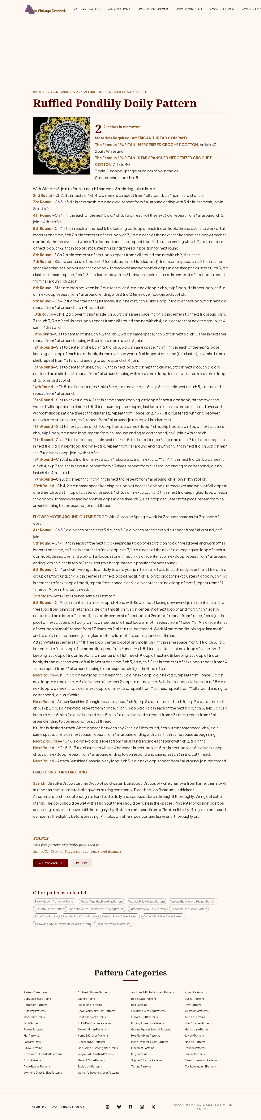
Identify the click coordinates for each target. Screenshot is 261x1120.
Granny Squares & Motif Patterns (151, 1029)
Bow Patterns (193, 1004)
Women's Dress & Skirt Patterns (43, 1072)
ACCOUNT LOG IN (222, 9)
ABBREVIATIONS (119, 9)
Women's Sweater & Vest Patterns (98, 1072)
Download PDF (53, 863)
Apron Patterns (194, 992)
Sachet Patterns (195, 1054)
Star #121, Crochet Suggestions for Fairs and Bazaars (77, 851)
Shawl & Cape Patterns (92, 1060)
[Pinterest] (107, 1107)
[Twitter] (153, 1107)
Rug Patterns (139, 1054)
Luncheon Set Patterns (91, 1041)
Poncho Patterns (195, 1048)
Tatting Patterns (141, 1066)
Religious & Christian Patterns (96, 1054)
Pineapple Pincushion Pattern (189, 909)
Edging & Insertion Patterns (148, 1023)
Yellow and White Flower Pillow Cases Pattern (63, 923)
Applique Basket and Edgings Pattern (193, 901)
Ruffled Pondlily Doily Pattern (70, 91)
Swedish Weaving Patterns (201, 1060)
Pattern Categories (35, 992)
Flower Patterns (33, 1029)
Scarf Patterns (32, 1060)
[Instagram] (142, 1107)
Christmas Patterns (197, 1011)
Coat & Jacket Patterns (92, 1017)
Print (84, 863)
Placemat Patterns (142, 1048)
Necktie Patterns (195, 1041)
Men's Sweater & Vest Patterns (149, 1041)
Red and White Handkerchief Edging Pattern (97, 909)
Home (37, 91)
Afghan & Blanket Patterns (94, 992)
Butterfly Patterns (35, 1011)
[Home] (45, 8)
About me (39, 1106)
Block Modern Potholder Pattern (55, 901)
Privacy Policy (72, 1106)
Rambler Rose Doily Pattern (80, 916)
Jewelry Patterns (195, 1035)
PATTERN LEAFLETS (87, 9)
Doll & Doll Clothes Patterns (94, 1023)
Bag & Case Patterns (143, 998)
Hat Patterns (31, 1035)
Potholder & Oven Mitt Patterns (43, 1054)
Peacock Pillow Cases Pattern (146, 901)
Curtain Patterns (195, 1017)
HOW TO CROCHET (189, 9)
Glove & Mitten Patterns (92, 1029)
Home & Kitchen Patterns (93, 1035)
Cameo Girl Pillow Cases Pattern (163, 916)
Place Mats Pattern (46, 916)
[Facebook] (130, 1107)
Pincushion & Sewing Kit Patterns (98, 1048)
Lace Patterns (32, 1041)
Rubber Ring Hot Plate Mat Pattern (101, 901)
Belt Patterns (139, 1004)
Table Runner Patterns (37, 1066)
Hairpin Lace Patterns (198, 1029)
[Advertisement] (130, 47)
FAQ (54, 1106)
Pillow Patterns (33, 1048)
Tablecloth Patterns (90, 1066)
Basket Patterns (194, 998)
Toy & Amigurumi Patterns (201, 1066)
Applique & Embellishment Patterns (153, 992)
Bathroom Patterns (35, 1004)
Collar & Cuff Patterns (144, 1017)
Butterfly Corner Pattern (50, 909)
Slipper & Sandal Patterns (146, 1060)
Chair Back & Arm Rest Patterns (96, 1011)
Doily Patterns (32, 1023)
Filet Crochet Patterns (198, 1023)
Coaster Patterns (34, 1017)
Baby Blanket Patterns (37, 998)
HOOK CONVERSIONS (153, 9)
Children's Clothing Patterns (148, 1011)
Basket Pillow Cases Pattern (113, 923)
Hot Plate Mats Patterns (145, 1035)
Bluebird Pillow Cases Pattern (120, 916)
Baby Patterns (86, 998)
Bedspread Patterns (90, 1004)
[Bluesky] (119, 1107)
